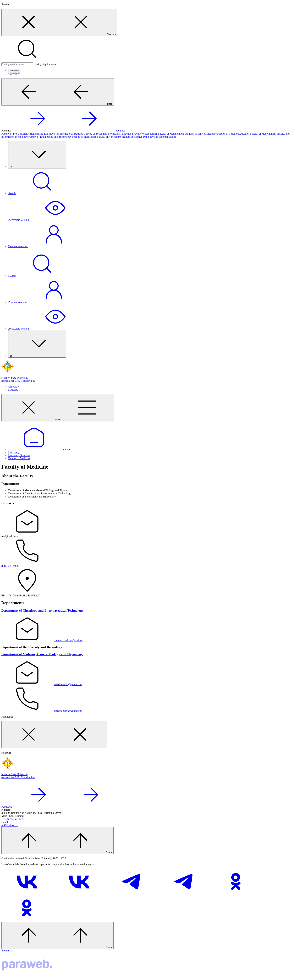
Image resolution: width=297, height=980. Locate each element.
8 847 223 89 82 (10, 565)
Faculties (14, 70)
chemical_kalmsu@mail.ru (68, 640)
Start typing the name (45, 64)
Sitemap (5, 950)
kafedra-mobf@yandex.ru (68, 684)
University (14, 73)
